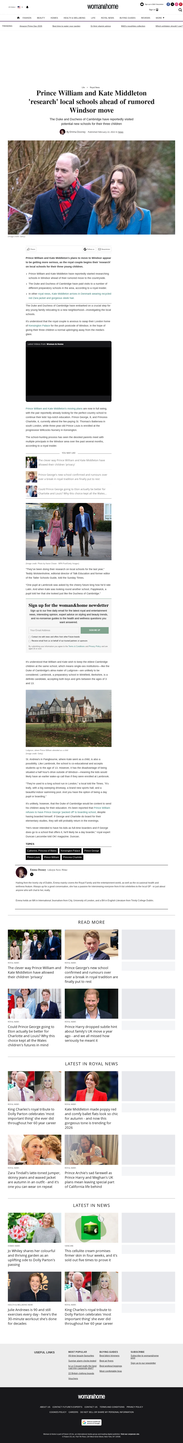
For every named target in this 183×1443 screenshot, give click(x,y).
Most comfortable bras (111, 1371)
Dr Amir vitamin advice (101, 26)
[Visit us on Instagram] (176, 4)
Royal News (107, 18)
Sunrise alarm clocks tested (82, 1361)
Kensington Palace (39, 325)
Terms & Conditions (76, 646)
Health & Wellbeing (74, 18)
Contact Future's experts (67, 1407)
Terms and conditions (112, 1407)
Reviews (145, 18)
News (120, 132)
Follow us (90, 249)
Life (93, 18)
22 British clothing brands (81, 1373)
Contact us (90, 1407)
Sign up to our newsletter (143, 1363)
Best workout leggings (111, 1366)
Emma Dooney (77, 131)
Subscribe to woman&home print (145, 1356)
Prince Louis (33, 857)
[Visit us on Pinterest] (180, 4)
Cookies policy (57, 1412)
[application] (69, 371)
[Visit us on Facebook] (168, 4)
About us (45, 1407)
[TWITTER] (32, 874)
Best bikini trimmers (109, 1355)
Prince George (91, 850)
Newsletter (106, 249)
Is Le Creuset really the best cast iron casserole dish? (82, 1367)
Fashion (27, 18)
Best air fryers (106, 1361)
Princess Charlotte (72, 857)
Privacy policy (135, 1407)
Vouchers (73, 1378)
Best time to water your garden (66, 26)
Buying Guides (127, 18)
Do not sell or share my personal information (107, 1412)
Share (32, 249)
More (159, 18)
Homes (54, 18)
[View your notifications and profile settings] (27, 7)
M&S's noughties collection (133, 26)
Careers (73, 1412)
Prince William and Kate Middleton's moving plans (54, 408)
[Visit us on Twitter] (172, 4)
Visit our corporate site (130, 1434)
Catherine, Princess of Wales (41, 850)
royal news (44, 293)
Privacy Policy (95, 646)
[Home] (18, 18)
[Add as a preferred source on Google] (91, 1422)
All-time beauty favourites (81, 1355)
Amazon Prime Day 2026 (31, 26)
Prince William (51, 857)
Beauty (41, 18)
